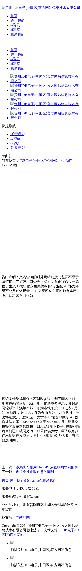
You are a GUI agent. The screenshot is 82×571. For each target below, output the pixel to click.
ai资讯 (15, 25)
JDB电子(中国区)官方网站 (39, 160)
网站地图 (23, 517)
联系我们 (17, 34)
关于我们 (17, 20)
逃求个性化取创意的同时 (35, 472)
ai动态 (15, 30)
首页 (13, 16)
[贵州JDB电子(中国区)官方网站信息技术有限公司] (41, 8)
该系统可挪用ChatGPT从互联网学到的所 (47, 467)
